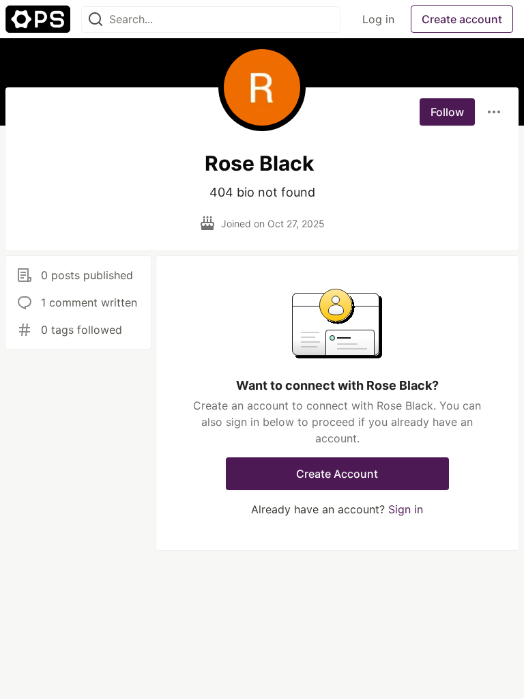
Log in (378, 19)
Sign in (405, 509)
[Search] (95, 19)
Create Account (337, 474)
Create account (462, 19)
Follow (447, 112)
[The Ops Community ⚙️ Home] (37, 19)
